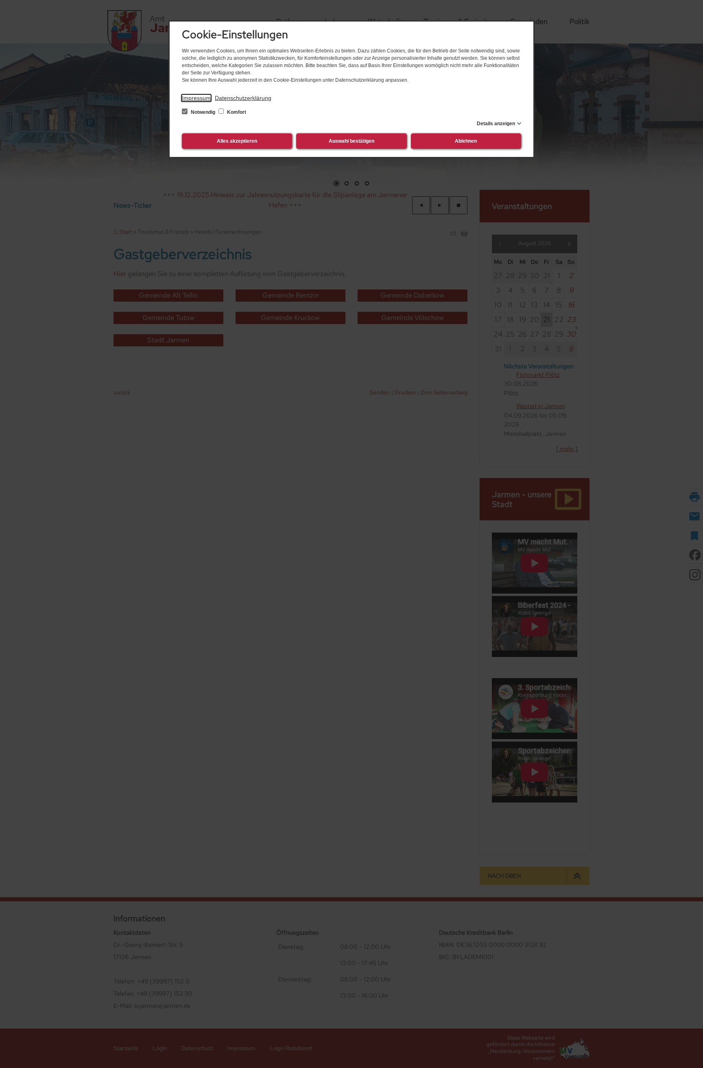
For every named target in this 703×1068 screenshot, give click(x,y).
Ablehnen (466, 141)
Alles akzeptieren (237, 141)
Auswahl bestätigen (351, 141)
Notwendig (203, 112)
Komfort (236, 112)
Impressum (196, 98)
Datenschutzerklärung (243, 98)
